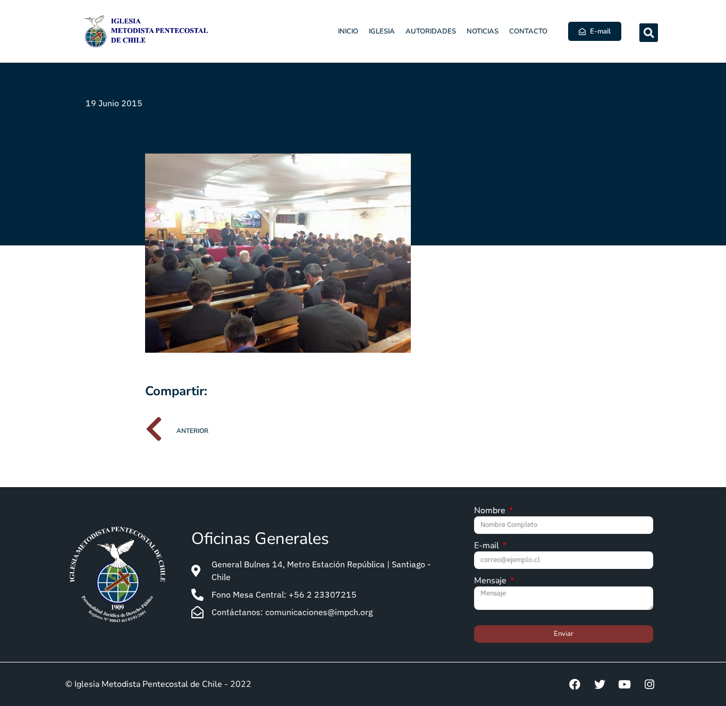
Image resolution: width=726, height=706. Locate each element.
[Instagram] (649, 684)
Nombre (491, 511)
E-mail (487, 546)
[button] (648, 32)
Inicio (348, 31)
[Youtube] (624, 684)
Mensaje (491, 581)
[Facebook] (574, 684)
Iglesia (382, 31)
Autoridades (431, 31)
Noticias (483, 31)
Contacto (528, 31)
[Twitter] (599, 684)
